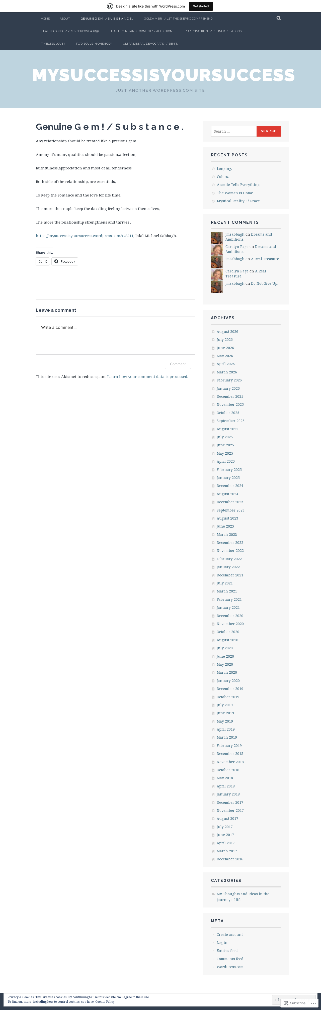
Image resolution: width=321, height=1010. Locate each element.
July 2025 (225, 437)
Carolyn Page (237, 246)
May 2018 (225, 777)
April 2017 (226, 843)
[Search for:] (234, 131)
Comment (178, 364)
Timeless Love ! (53, 43)
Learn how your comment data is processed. (147, 376)
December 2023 (230, 501)
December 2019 (230, 688)
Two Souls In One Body (94, 43)
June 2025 (225, 445)
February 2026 (229, 380)
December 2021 (230, 575)
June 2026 (225, 347)
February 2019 (229, 745)
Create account (230, 934)
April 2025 (226, 461)
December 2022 (230, 542)
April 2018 (226, 786)
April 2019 (226, 729)
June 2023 (225, 526)
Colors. (223, 176)
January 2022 (228, 566)
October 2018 (228, 769)
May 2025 (225, 453)
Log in (222, 942)
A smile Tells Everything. (238, 184)
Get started (201, 6)
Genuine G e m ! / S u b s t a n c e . (107, 18)
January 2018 (228, 794)
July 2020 (225, 648)
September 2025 (231, 420)
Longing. (224, 168)
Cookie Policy (105, 1001)
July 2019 (225, 704)
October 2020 (228, 631)
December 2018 (230, 753)
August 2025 (227, 429)
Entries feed (227, 950)
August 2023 (227, 518)
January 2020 (228, 680)
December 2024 (230, 485)
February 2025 (229, 469)
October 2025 (228, 412)
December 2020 (230, 615)
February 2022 (229, 558)
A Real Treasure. (265, 258)
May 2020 (225, 664)
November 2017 (230, 810)
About (65, 18)
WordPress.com (230, 966)
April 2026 (226, 363)
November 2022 (230, 550)
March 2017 (227, 851)
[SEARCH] (279, 18)
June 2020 (225, 656)
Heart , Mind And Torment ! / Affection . (142, 31)
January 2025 (228, 477)
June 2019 (225, 713)
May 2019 (225, 721)
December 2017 (230, 802)
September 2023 (231, 510)
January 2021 (228, 607)
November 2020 (230, 623)
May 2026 (225, 355)
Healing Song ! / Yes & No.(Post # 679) (70, 31)
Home (45, 18)
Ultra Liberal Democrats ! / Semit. (150, 43)
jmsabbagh (235, 234)
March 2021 (227, 591)
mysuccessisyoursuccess (163, 75)
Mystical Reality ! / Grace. (239, 200)
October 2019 (228, 696)
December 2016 (230, 859)
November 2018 (230, 761)
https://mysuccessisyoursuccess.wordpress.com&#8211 (84, 235)
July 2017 (225, 826)
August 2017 (227, 818)
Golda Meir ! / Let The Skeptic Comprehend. (178, 18)
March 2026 (227, 372)
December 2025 (230, 396)
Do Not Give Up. (264, 283)
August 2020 (227, 640)
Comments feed (230, 958)
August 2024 (227, 493)
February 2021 (229, 599)
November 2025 (230, 404)
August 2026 (227, 331)
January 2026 (228, 388)
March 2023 (227, 534)
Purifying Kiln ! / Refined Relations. (213, 31)
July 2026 (225, 339)
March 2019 (227, 737)
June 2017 (225, 834)
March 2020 (227, 672)
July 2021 (225, 583)
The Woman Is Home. (235, 192)
